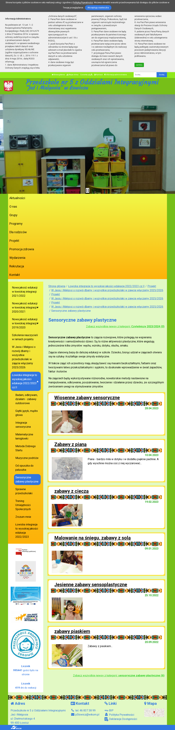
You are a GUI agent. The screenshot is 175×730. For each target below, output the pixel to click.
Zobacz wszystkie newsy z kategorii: (125, 326)
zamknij (139, 65)
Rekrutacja (16, 266)
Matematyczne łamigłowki (24, 436)
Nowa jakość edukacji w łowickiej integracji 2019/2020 (24, 323)
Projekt (14, 240)
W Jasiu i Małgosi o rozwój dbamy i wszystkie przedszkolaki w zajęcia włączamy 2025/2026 (107, 290)
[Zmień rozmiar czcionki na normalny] (88, 75)
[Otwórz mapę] (154, 712)
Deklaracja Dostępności (122, 719)
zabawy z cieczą (71, 491)
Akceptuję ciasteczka (98, 7)
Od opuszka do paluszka (24, 467)
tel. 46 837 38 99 (85, 710)
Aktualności (17, 198)
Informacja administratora (116, 75)
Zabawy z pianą (70, 444)
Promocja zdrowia (21, 249)
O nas (13, 206)
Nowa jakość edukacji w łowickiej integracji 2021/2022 (24, 291)
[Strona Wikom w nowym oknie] (16, 727)
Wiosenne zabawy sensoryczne (87, 397)
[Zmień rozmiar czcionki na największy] (91, 75)
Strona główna (59, 75)
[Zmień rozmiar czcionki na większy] (90, 75)
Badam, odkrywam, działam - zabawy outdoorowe (26, 399)
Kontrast (99, 75)
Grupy (13, 215)
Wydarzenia (17, 257)
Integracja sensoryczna (23, 424)
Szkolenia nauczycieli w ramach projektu (25, 337)
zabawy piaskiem (72, 631)
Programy (16, 223)
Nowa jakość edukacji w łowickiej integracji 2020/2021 (24, 307)
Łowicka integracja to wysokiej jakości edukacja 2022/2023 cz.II (106, 286)
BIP (110, 710)
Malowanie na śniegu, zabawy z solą (92, 538)
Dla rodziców (18, 232)
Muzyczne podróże (26, 458)
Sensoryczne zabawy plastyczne (26, 479)
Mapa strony (73, 75)
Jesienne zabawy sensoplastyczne (90, 584)
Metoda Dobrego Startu (25, 448)
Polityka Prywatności (121, 714)
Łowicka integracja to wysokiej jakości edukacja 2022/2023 (26, 530)
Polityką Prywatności (83, 2)
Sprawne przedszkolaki (23, 491)
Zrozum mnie (23, 516)
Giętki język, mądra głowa (26, 413)
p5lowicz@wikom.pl (87, 714)
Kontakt (14, 275)
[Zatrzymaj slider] (87, 190)
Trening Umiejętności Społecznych (23, 505)
